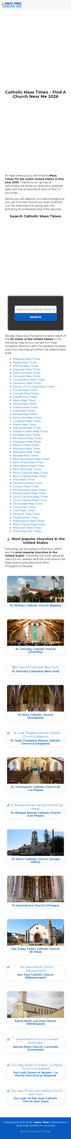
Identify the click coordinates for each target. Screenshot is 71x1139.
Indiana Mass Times (25, 407)
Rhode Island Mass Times (29, 493)
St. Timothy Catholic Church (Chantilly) (36, 650)
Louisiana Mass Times (26, 421)
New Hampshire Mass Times (31, 459)
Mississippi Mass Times (27, 441)
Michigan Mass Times (26, 434)
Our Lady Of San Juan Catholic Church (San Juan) (35, 1100)
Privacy (34, 1131)
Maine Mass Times (24, 424)
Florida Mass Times (25, 390)
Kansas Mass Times (25, 414)
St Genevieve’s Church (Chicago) (35, 905)
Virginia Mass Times (25, 517)
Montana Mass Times (26, 448)
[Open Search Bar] (56, 5)
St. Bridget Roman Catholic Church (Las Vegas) (35, 814)
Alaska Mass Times (25, 362)
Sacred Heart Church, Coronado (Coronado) (35, 1048)
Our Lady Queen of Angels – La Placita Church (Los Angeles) (35, 1074)
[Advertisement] (35, 51)
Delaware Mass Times (27, 383)
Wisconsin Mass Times (27, 527)
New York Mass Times (27, 469)
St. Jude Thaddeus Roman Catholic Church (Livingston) (35, 742)
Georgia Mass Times (26, 393)
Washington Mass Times (28, 520)
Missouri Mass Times (26, 445)
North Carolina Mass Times (30, 472)
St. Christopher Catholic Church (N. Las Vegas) (35, 788)
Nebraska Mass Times (27, 452)
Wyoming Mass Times (27, 531)
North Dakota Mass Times (29, 476)
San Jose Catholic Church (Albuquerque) (35, 976)
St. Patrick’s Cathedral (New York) (35, 671)
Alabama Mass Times (26, 359)
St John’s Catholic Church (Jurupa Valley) (36, 861)
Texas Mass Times (24, 507)
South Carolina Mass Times (30, 496)
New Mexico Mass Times (28, 465)
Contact (46, 1131)
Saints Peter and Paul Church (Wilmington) (35, 1022)
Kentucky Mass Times (27, 417)
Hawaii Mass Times (25, 396)
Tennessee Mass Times (27, 503)
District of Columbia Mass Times (33, 386)
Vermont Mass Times (26, 514)
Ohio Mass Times (24, 479)
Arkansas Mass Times (26, 369)
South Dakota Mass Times (30, 500)
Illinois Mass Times (24, 403)
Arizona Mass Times (25, 366)
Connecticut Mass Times (29, 379)
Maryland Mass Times (27, 427)
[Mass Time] (11, 5)
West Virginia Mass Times (29, 524)
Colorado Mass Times (26, 376)
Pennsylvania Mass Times (29, 490)
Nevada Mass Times (25, 455)
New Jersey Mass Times (28, 462)
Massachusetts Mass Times (30, 431)
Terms (24, 1131)
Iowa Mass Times (24, 410)
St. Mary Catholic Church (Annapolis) (35, 716)
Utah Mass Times (24, 510)
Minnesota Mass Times (27, 438)
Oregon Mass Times (26, 486)
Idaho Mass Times (24, 400)
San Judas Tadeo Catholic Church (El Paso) (35, 950)
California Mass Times (26, 372)
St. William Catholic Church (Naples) (35, 605)
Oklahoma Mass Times (27, 483)
